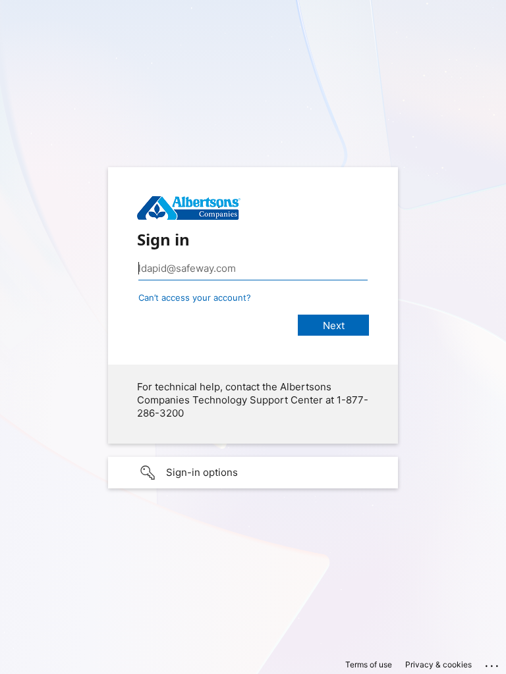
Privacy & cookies (438, 664)
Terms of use (368, 664)
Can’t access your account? (194, 297)
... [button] (493, 662)
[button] (253, 472)
